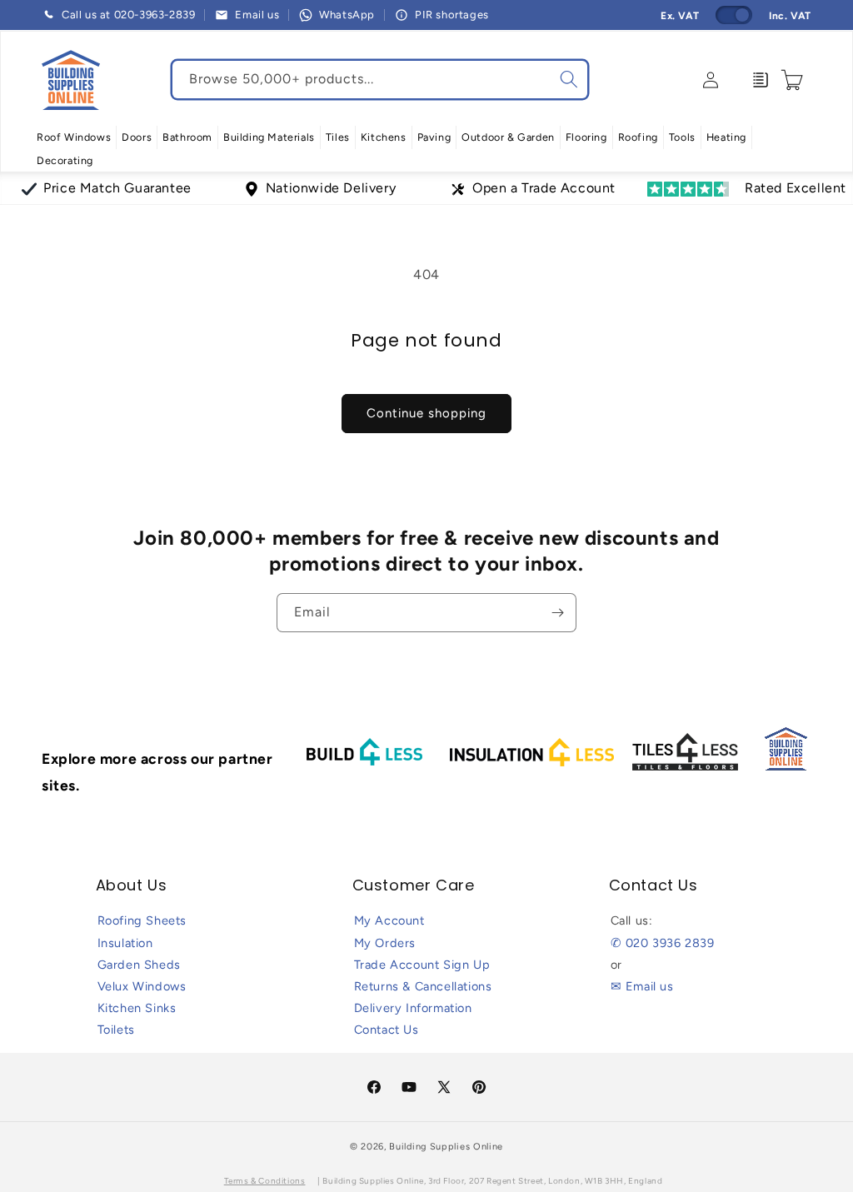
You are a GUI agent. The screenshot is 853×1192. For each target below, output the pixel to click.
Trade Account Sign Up (422, 964)
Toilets (116, 1029)
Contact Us (386, 1029)
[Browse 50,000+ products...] (569, 79)
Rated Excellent (795, 188)
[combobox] (379, 79)
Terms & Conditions (265, 1180)
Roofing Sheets (142, 920)
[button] (74, 137)
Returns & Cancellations (423, 986)
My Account (389, 920)
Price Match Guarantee (117, 188)
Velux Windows (142, 986)
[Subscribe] (557, 612)
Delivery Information (413, 1007)
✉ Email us (642, 986)
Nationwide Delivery (331, 188)
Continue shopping (426, 413)
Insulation (125, 942)
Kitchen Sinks (137, 1007)
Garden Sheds (139, 964)
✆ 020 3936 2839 (663, 942)
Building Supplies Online (446, 1146)
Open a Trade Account (544, 188)
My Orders (385, 942)
